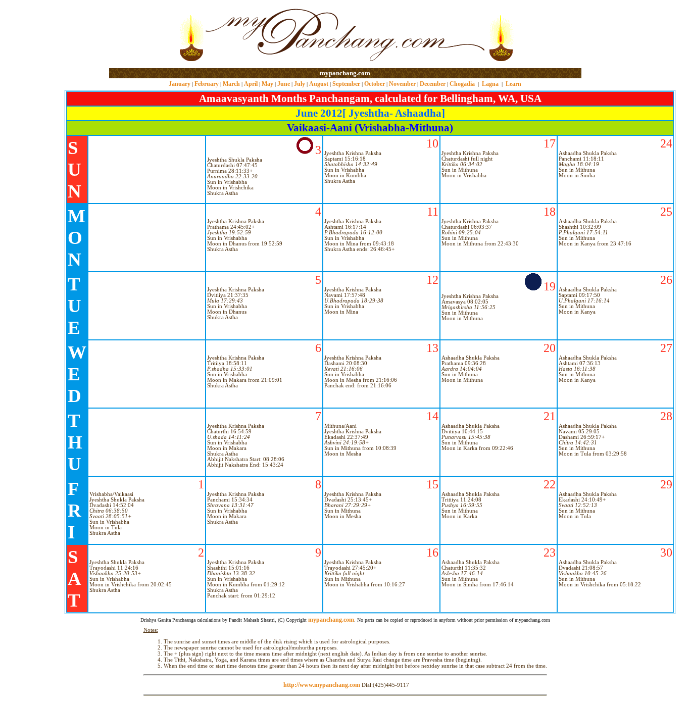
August (318, 83)
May (267, 83)
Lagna (490, 83)
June (283, 83)
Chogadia (462, 83)
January (179, 83)
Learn (513, 83)
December (433, 83)
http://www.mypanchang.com (321, 684)
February (206, 83)
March (231, 83)
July (299, 83)
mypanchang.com (345, 73)
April (251, 83)
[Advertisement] (141, 34)
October (374, 83)
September (346, 83)
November (402, 83)
